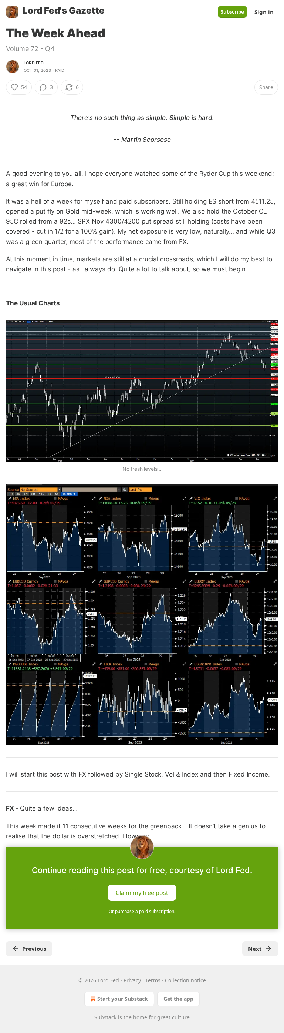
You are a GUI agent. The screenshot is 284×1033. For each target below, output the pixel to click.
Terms (152, 980)
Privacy (132, 980)
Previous (34, 948)
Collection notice (185, 980)
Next (255, 948)
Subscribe (232, 12)
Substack (105, 1017)
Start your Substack (122, 998)
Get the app (178, 998)
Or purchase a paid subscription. (142, 911)
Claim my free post (142, 893)
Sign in (264, 12)
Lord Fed (34, 63)
